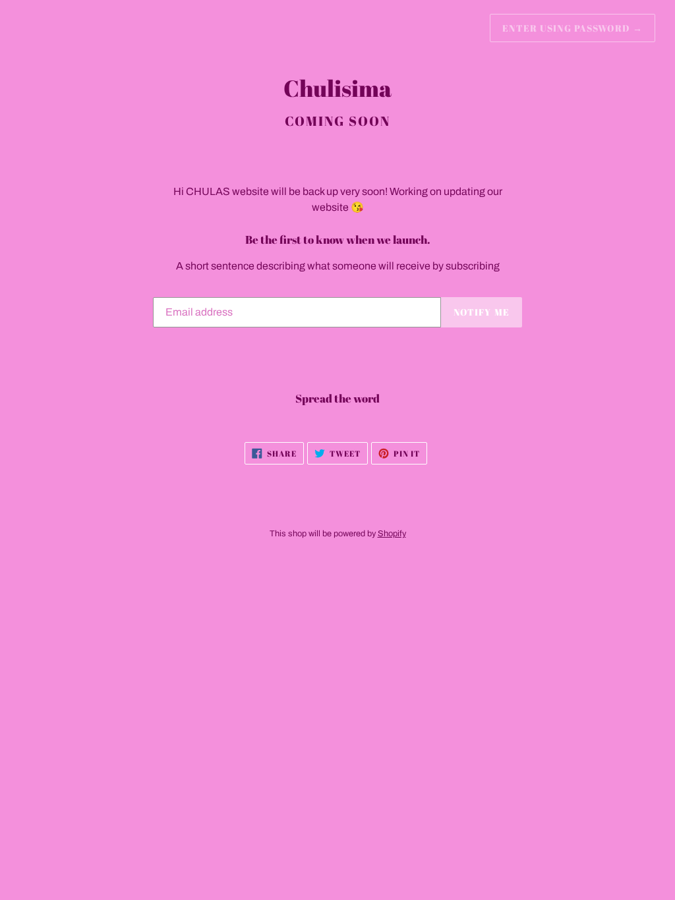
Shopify (392, 533)
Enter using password (572, 28)
